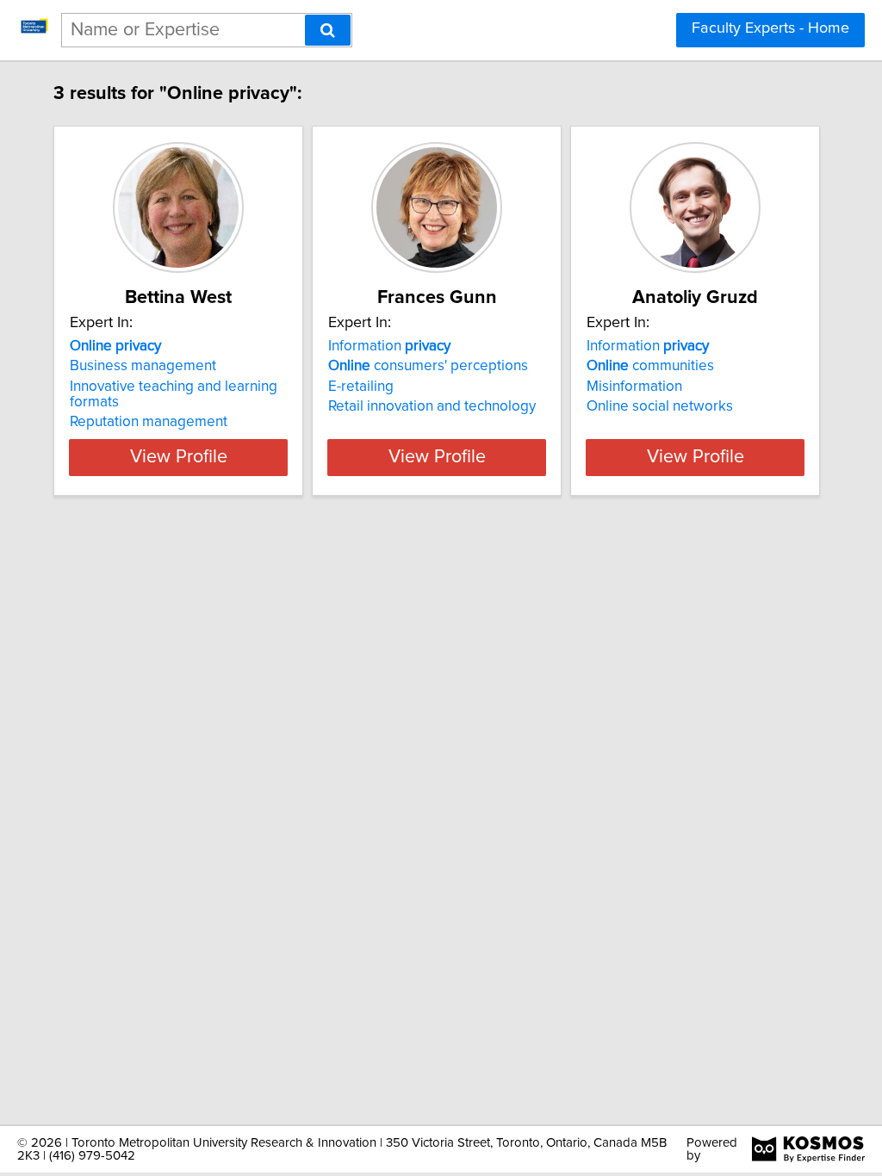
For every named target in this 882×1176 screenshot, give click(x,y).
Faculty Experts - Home (770, 28)
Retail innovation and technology (432, 406)
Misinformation (634, 386)
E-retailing (361, 386)
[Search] (328, 30)
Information (389, 346)
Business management (143, 366)
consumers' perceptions (428, 366)
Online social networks (660, 406)
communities (650, 366)
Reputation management (148, 422)
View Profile (178, 457)
